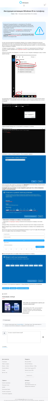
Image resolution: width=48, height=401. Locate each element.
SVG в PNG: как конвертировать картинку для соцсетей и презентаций (33, 303)
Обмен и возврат (5, 363)
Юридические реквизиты (30, 386)
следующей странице (22, 49)
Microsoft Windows (28, 363)
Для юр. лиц (4, 372)
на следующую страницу (13, 221)
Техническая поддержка (7, 393)
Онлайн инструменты (6, 391)
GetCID (3, 387)
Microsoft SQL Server (29, 372)
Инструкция (13, 288)
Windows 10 (5, 288)
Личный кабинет (5, 368)
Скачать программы (6, 382)
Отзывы (3, 370)
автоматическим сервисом (14, 35)
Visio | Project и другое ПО (30, 368)
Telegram (28, 382)
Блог (17, 13)
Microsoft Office (28, 361)
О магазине (4, 361)
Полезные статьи (5, 385)
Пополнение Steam (6, 389)
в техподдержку (18, 29)
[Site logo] (24, 2)
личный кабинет (20, 324)
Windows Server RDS (29, 370)
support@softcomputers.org (30, 384)
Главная (12, 13)
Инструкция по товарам (23, 288)
